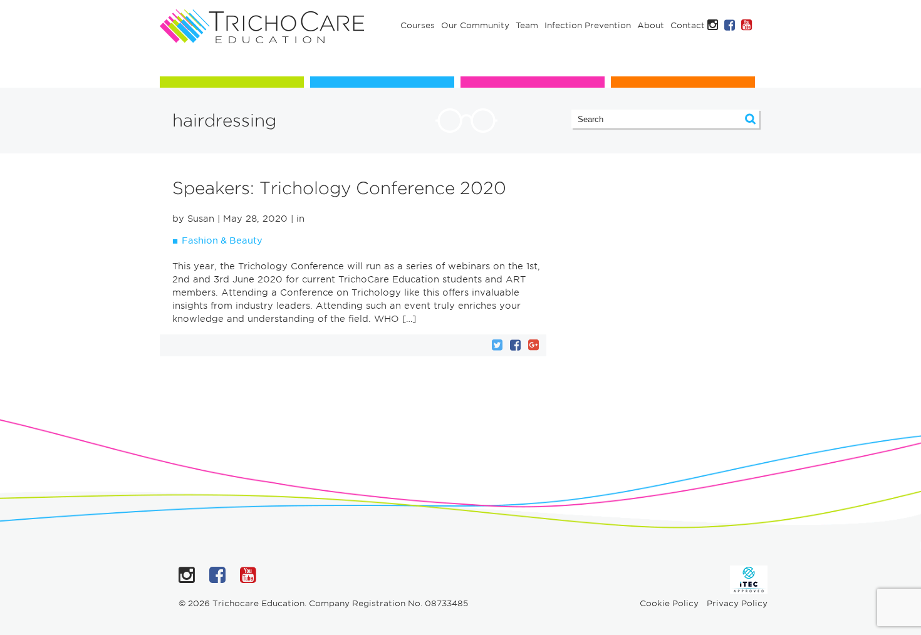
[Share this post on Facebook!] (515, 345)
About (650, 25)
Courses (417, 25)
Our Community (475, 25)
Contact (687, 25)
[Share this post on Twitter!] (497, 345)
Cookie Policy (669, 603)
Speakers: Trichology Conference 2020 (339, 188)
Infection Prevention (587, 25)
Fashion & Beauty (222, 240)
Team (527, 25)
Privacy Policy (737, 603)
